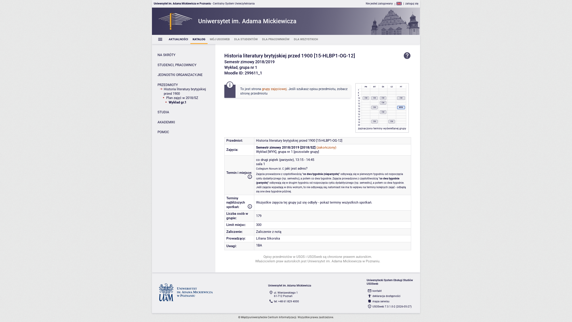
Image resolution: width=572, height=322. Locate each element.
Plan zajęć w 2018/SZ (182, 98)
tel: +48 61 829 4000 (286, 301)
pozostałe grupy (306, 152)
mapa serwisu (380, 301)
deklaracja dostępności (386, 296)
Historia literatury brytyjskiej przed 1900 (185, 91)
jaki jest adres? (296, 168)
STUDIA (163, 112)
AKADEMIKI (166, 122)
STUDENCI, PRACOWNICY (177, 65)
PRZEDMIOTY (168, 85)
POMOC (163, 132)
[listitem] (178, 39)
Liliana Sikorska (268, 238)
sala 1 (260, 164)
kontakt (377, 291)
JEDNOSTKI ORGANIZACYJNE (180, 75)
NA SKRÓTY (166, 55)
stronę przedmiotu (253, 93)
